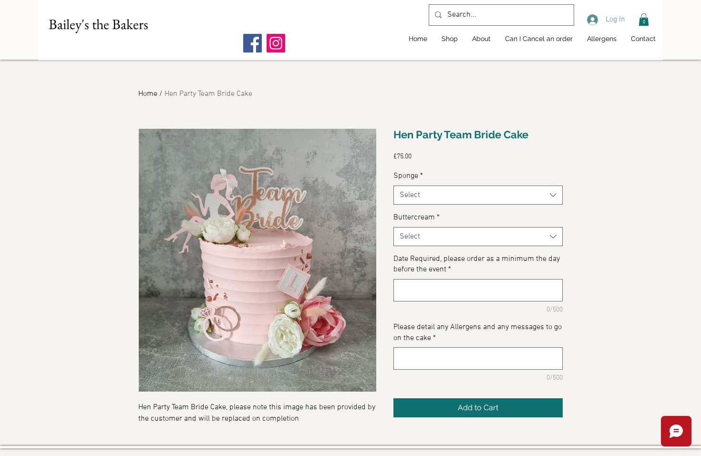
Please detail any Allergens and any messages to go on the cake (477, 332)
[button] (644, 19)
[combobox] (478, 195)
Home (147, 94)
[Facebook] (252, 43)
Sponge (408, 176)
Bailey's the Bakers (98, 24)
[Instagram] (276, 43)
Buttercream (416, 217)
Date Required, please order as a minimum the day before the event (476, 264)
